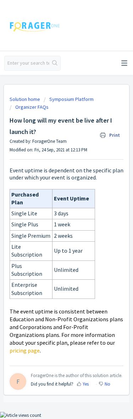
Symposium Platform (71, 99)
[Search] (54, 63)
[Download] (53, 205)
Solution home (25, 99)
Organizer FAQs (32, 107)
